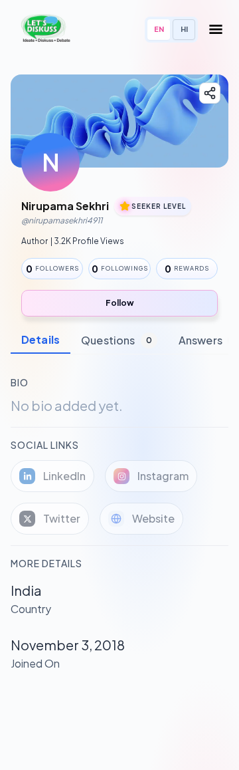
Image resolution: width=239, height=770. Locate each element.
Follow (120, 303)
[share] (209, 93)
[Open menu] (216, 29)
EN (159, 29)
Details (40, 339)
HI (184, 29)
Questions (116, 340)
